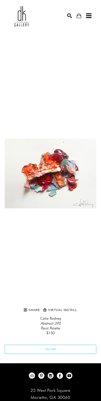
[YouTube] (69, 376)
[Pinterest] (42, 376)
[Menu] (89, 15)
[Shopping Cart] (79, 16)
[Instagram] (51, 376)
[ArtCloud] (33, 376)
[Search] (69, 15)
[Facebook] (61, 376)
